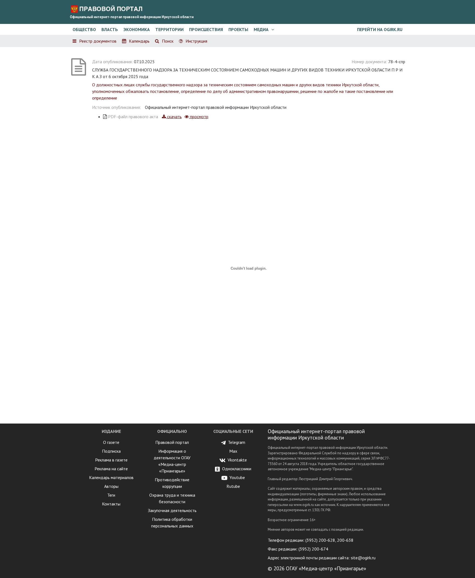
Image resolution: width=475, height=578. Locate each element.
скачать (174, 116)
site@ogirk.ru (363, 557)
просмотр (198, 116)
